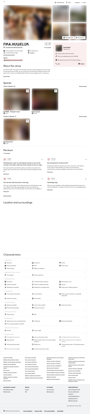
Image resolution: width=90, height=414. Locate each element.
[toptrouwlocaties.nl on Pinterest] (85, 411)
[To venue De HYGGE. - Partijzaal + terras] (16, 99)
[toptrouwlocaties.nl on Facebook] (81, 411)
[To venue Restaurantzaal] (45, 99)
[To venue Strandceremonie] (16, 129)
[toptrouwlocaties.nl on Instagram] (77, 411)
